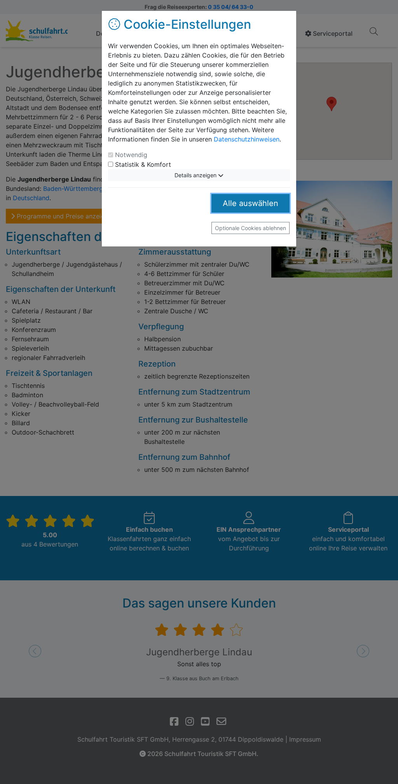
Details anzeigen (196, 175)
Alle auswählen (250, 203)
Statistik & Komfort (143, 164)
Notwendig (131, 155)
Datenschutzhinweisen (246, 139)
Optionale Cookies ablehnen (250, 228)
